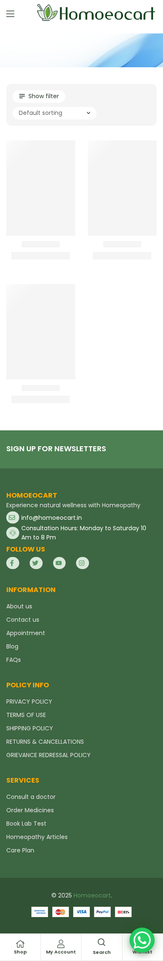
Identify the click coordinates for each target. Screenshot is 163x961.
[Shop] (20, 944)
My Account (61, 951)
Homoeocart (92, 895)
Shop (20, 951)
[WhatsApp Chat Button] (142, 940)
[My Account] (61, 944)
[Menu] (10, 13)
